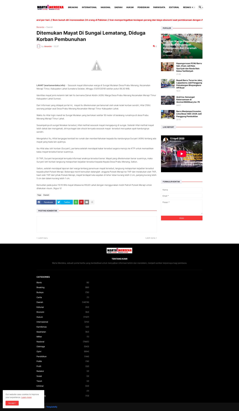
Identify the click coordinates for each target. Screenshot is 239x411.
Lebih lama (150, 238)
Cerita (63, 297)
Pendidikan (143, 7)
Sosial (63, 376)
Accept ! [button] (12, 403)
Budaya (63, 292)
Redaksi (187, 7)
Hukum (130, 7)
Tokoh (63, 381)
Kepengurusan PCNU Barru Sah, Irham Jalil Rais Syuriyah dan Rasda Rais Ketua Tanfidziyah (189, 67)
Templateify (51, 407)
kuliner (63, 391)
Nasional (106, 7)
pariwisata (63, 396)
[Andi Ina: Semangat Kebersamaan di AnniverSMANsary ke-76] (168, 100)
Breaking (73, 7)
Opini (63, 351)
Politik (63, 361)
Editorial (174, 7)
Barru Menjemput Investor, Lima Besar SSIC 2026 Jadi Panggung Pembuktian (189, 113)
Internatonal (89, 7)
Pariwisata (159, 7)
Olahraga (63, 346)
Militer (63, 336)
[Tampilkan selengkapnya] (92, 202)
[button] (193, 7)
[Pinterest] (81, 202)
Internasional (63, 322)
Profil (63, 366)
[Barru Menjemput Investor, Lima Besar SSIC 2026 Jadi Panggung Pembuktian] (168, 114)
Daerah (118, 7)
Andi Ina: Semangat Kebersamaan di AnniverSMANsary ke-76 (188, 99)
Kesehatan (63, 332)
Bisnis (63, 282)
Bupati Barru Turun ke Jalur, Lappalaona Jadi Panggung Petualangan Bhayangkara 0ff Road (189, 84)
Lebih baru (43, 238)
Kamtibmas (63, 327)
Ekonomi (63, 312)
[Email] (86, 202)
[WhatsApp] (76, 202)
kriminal (63, 386)
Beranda (40, 27)
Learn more (26, 397)
